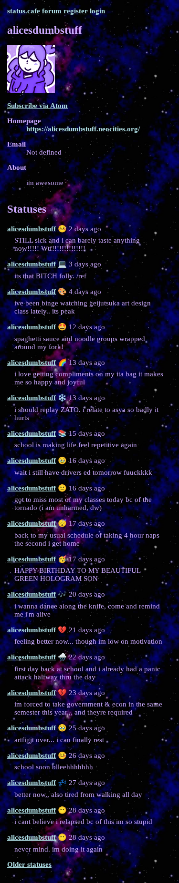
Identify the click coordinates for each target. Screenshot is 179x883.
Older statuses (29, 864)
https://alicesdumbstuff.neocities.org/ (83, 129)
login (97, 11)
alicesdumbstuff (31, 229)
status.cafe (23, 11)
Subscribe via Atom (37, 105)
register (75, 11)
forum (52, 11)
